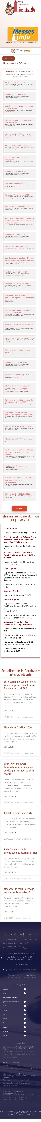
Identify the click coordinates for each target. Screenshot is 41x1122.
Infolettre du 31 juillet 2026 (16, 272)
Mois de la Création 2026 (15, 83)
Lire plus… (17, 86)
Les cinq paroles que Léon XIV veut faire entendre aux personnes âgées (19, 259)
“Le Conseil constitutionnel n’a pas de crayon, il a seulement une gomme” (19, 452)
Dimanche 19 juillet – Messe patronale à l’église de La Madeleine (19, 413)
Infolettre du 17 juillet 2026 (16, 466)
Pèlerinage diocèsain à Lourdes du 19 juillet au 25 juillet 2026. (19, 401)
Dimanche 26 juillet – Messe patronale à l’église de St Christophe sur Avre (19, 297)
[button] (20, 50)
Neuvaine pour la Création (14, 63)
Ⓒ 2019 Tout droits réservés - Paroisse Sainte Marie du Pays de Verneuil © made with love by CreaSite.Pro (20, 1112)
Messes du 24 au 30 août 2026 (17, 146)
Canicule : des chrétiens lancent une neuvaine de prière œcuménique (18, 480)
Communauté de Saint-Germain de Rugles (20, 939)
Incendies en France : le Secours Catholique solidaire (18, 311)
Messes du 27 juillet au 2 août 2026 (19, 338)
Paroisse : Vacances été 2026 (17, 195)
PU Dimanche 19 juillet (14, 438)
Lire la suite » (10, 711)
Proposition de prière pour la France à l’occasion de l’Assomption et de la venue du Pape (19, 220)
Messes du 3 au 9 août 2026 (16, 246)
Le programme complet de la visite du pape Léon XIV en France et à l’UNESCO (20, 685)
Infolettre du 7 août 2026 (15, 235)
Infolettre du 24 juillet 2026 (16, 362)
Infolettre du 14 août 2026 (15, 171)
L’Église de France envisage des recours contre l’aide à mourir (17, 387)
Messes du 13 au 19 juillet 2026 (17, 494)
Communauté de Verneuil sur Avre (16, 943)
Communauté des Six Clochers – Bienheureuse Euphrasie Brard (16, 947)
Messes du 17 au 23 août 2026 (17, 134)
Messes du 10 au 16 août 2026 (17, 207)
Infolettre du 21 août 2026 (15, 94)
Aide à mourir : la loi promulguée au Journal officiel (20, 850)
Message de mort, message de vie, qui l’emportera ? (19, 890)
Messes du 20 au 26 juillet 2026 (18, 426)
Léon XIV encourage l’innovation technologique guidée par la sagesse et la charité (19, 769)
